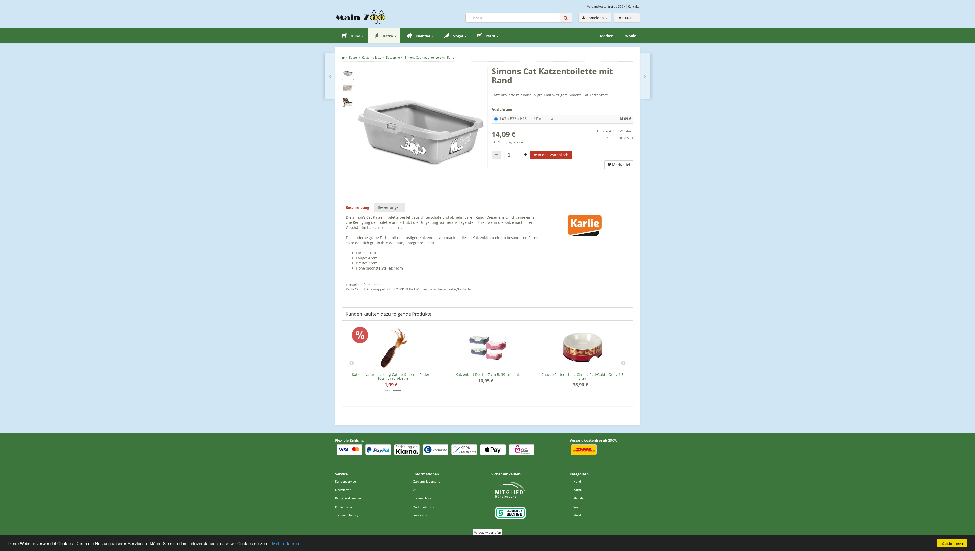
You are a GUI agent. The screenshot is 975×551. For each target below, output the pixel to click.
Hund (355, 36)
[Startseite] (343, 57)
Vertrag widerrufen (487, 532)
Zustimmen (952, 543)
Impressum (421, 515)
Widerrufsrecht (424, 507)
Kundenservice (345, 481)
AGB (416, 490)
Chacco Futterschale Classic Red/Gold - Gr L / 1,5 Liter (582, 376)
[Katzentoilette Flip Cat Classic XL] (330, 76)
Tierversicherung (347, 515)
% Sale (630, 35)
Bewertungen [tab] (389, 207)
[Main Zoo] (370, 16)
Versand (519, 142)
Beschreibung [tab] (357, 207)
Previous (352, 363)
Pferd (490, 36)
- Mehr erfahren (284, 543)
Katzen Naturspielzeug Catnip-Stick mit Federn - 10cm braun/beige (393, 376)
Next (623, 363)
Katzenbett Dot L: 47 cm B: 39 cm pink (488, 374)
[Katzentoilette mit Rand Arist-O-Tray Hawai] (645, 76)
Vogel (458, 36)
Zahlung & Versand (426, 481)
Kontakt (633, 6)
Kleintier (423, 36)
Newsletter (343, 490)
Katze (388, 36)
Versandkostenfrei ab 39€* (606, 6)
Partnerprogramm (348, 507)
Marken (607, 35)
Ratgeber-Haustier (348, 498)
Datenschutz (422, 498)
